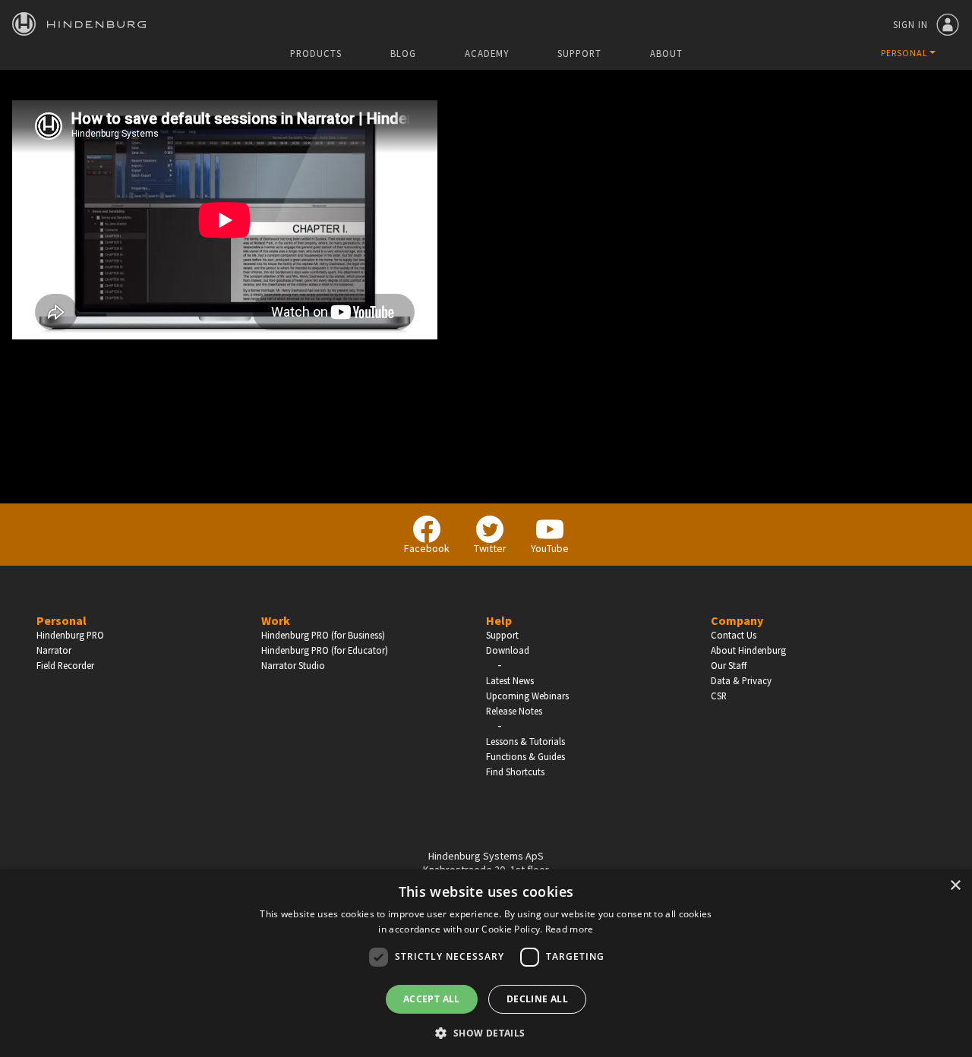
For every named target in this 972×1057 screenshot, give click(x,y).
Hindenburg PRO (70, 635)
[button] (486, 1032)
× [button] (955, 885)
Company (737, 620)
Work (275, 620)
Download (507, 650)
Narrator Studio (293, 665)
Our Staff (728, 665)
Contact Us (733, 635)
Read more (569, 929)
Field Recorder (65, 665)
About (666, 53)
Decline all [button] (537, 998)
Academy (487, 53)
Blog (403, 53)
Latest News (510, 680)
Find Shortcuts (515, 771)
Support (579, 53)
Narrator (53, 650)
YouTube (550, 548)
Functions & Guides (525, 756)
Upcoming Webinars (527, 695)
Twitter (490, 548)
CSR (719, 695)
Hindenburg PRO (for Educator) (324, 650)
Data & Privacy (741, 680)
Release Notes (514, 711)
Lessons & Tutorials (525, 741)
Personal (61, 620)
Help (499, 620)
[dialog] (486, 963)
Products (316, 53)
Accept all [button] (431, 998)
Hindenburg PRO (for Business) (323, 635)
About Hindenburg (748, 650)
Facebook (427, 548)
